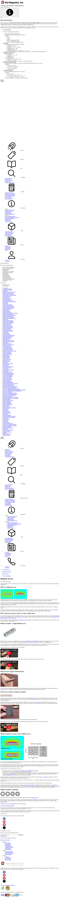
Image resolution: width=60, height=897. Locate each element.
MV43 (1, 689)
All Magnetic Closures (7, 343)
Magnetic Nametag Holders (8, 363)
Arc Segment (11, 803)
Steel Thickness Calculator (10, 195)
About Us (7, 245)
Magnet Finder (8, 179)
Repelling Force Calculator (10, 193)
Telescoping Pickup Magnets (8, 369)
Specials (22, 159)
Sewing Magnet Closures (7, 348)
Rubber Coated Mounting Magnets (9, 315)
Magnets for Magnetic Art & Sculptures (10, 386)
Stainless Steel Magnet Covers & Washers (10, 398)
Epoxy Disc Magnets (7, 299)
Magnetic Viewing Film (7, 431)
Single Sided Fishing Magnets (8, 340)
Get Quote (7, 260)
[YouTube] (4, 825)
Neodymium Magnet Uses (10, 214)
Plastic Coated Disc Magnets (8, 293)
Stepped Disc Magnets (7, 296)
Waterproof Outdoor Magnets (8, 384)
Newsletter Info (3, 836)
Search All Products (8, 178)
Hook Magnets (5, 332)
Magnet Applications (6, 412)
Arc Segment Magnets (7, 359)
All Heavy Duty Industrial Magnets (9, 387)
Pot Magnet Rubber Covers (8, 427)
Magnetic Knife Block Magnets (8, 385)
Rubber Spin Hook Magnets (8, 336)
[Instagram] (4, 822)
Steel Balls (5, 432)
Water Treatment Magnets (7, 381)
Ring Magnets (5, 319)
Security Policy (8, 249)
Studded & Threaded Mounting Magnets (10, 313)
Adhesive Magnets (6, 406)
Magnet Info (23, 207)
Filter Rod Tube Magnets (7, 391)
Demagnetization (8, 504)
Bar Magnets (5, 303)
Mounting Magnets (6, 311)
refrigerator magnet (32, 698)
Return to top (2, 839)
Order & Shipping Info (9, 232)
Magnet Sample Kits (6, 411)
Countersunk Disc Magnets (8, 300)
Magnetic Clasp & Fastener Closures (9, 350)
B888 (48, 642)
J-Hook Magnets (6, 333)
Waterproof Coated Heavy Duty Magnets (10, 397)
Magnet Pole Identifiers (7, 426)
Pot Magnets (5, 291)
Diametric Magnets (6, 356)
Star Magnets (5, 362)
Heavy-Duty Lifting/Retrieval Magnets (10, 394)
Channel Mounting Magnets (8, 314)
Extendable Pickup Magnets (8, 429)
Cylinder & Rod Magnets (7, 288)
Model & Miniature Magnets (8, 373)
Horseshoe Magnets (6, 435)
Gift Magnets (5, 414)
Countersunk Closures (7, 345)
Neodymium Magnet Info (10, 210)
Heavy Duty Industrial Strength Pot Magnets (11, 388)
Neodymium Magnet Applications (9, 416)
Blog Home (8, 839)
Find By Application (9, 180)
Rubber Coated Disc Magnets (8, 294)
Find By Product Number (10, 182)
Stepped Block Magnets (7, 308)
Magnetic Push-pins (6, 357)
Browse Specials (8, 453)
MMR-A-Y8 (9, 774)
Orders (22, 230)
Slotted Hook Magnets (7, 338)
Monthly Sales (5, 421)
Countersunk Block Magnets (8, 305)
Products (22, 150)
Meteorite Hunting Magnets (8, 382)
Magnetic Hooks (6, 405)
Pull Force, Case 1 (47, 776)
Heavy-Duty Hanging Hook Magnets (10, 393)
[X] (4, 828)
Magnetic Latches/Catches (8, 396)
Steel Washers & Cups (7, 346)
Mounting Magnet (31, 785)
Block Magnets (8, 844)
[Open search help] (9, 12)
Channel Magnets (6, 309)
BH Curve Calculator (9, 197)
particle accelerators (4, 617)
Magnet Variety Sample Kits (8, 366)
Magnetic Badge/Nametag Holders (9, 407)
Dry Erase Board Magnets (7, 375)
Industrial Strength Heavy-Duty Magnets (10, 383)
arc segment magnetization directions (7, 805)
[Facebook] (4, 819)
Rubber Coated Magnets (7, 354)
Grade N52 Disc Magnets (7, 325)
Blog (21, 168)
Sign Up (2, 81)
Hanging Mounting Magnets (8, 316)
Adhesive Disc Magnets (7, 298)
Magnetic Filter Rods (7, 361)
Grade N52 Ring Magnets (7, 327)
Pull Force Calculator (9, 192)
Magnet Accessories (9, 452)
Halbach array (32, 610)
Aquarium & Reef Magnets (8, 376)
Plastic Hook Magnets (7, 337)
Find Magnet (23, 177)
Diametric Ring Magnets (7, 323)
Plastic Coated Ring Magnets (8, 321)
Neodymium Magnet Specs (10, 216)
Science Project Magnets (7, 379)
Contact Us (23, 259)
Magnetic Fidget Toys (7, 434)
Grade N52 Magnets (6, 324)
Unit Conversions (8, 198)
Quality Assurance (8, 221)
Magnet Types (7, 450)
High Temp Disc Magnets (7, 329)
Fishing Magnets (6, 339)
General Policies (8, 246)
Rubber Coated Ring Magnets (8, 322)
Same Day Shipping (9, 233)
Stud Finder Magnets (7, 380)
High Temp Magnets (6, 328)
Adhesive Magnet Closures (8, 349)
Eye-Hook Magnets (6, 334)
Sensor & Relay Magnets (7, 378)
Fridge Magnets (6, 370)
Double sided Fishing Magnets (8, 341)
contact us (28, 27)
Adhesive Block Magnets (7, 304)
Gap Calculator (8, 196)
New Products (5, 420)
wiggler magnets (53, 616)
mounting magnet (12, 773)
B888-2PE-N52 (36, 641)
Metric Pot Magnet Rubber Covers (9, 318)
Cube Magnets (5, 302)
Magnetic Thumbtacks (7, 402)
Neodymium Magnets (7, 415)
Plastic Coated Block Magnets (8, 306)
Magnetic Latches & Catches (8, 344)
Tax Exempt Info (8, 234)
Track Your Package (9, 231)
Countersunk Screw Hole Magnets (9, 395)
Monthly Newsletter (9, 211)
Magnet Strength (8, 213)
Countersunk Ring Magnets (8, 320)
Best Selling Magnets (7, 367)
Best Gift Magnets (6, 419)
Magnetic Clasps (6, 358)
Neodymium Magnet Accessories (9, 417)
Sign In (2, 437)
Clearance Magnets (6, 422)
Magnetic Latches (6, 360)
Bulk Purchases (8, 235)
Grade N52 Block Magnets (8, 326)
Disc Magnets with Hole (7, 290)
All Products (7, 449)
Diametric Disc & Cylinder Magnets (9, 295)
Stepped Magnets (6, 355)
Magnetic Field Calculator (10, 194)
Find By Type (7, 181)
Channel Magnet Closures (7, 347)
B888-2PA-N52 (29, 641)
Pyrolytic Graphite (6, 430)
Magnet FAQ (7, 220)
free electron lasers (13, 617)
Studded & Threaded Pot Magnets (9, 292)
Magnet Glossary (8, 219)
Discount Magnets (8, 849)
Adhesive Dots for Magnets (8, 423)
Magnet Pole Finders (6, 401)
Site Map (6, 250)
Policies (22, 244)
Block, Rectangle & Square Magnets (9, 301)
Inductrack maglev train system (24, 619)
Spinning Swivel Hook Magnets (9, 335)
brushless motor (20, 616)
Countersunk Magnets (7, 352)
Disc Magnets (5, 287)
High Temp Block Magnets (8, 331)
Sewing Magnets (6, 297)
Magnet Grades (8, 212)
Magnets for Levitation (7, 377)
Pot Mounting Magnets (7, 312)
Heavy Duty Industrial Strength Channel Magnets (12, 390)
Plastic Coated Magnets (7, 353)
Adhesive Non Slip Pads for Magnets (10, 425)
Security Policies (8, 859)
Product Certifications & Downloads (12, 217)
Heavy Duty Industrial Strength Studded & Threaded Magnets (14, 389)
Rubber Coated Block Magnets (8, 307)
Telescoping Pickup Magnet (8, 400)
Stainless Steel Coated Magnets (8, 317)
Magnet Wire (5, 428)
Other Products (5, 418)
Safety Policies (8, 247)
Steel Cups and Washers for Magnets (9, 424)
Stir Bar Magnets (6, 364)
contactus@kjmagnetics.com (9, 885)
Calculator (22, 191)
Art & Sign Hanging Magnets (8, 374)
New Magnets (5, 368)
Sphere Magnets (6, 365)
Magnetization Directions (9, 218)
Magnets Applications (9, 451)
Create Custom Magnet (9, 456)
